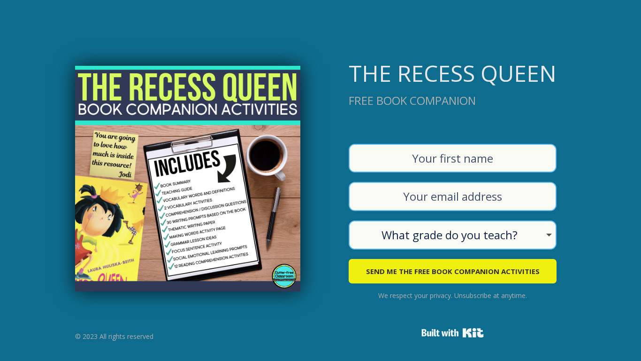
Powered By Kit (452, 332)
